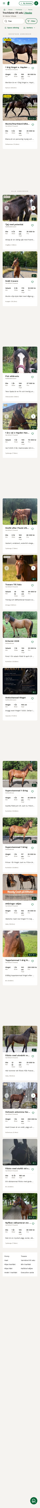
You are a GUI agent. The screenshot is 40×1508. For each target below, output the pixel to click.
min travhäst (26, 1264)
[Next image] (33, 208)
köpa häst (8, 1268)
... (25, 9)
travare (24, 1256)
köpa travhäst (9, 1264)
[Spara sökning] (33, 1500)
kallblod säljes (27, 1268)
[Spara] (33, 68)
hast (6, 1260)
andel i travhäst (10, 1273)
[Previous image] (6, 208)
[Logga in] (36, 3)
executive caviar (27, 1273)
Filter (33, 21)
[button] (20, 208)
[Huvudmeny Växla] (4, 3)
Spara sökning (13, 28)
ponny (6, 1256)
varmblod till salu (28, 1260)
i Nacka (28, 12)
